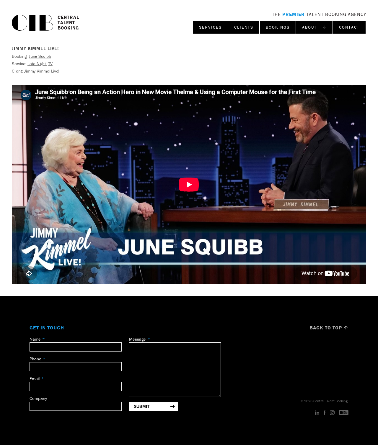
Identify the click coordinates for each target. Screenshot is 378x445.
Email (35, 378)
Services (210, 27)
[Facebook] (324, 412)
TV (50, 63)
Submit (142, 406)
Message (137, 339)
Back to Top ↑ (328, 327)
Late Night (36, 63)
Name (35, 339)
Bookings (278, 27)
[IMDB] (343, 413)
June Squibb (40, 56)
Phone (35, 359)
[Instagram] (332, 413)
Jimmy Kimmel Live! (41, 71)
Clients (243, 27)
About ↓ (314, 27)
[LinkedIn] (317, 412)
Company (38, 398)
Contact (349, 27)
